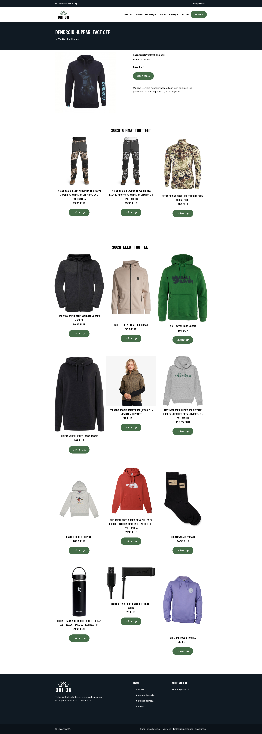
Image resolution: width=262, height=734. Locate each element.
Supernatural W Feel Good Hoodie (79, 436)
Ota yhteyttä (153, 728)
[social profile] (76, 3)
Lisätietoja (143, 76)
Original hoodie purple (183, 637)
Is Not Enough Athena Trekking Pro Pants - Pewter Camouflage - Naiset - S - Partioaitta (131, 195)
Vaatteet (63, 39)
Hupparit (76, 39)
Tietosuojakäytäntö (183, 728)
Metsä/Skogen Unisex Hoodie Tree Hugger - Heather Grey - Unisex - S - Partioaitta (183, 413)
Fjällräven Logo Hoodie (183, 326)
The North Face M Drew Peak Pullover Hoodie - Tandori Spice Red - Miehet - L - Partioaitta (131, 523)
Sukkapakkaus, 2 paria (183, 537)
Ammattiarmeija (146, 14)
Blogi (185, 14)
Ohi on (128, 14)
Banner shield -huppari (79, 537)
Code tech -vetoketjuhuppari (131, 325)
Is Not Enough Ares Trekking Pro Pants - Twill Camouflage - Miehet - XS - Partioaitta (79, 195)
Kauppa (199, 14)
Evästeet (166, 728)
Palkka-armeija (169, 14)
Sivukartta (200, 728)
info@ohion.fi (199, 3)
